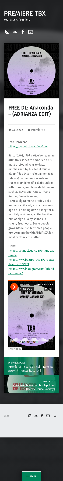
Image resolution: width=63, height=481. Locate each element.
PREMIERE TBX (25, 13)
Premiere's (38, 129)
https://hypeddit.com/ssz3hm (28, 146)
